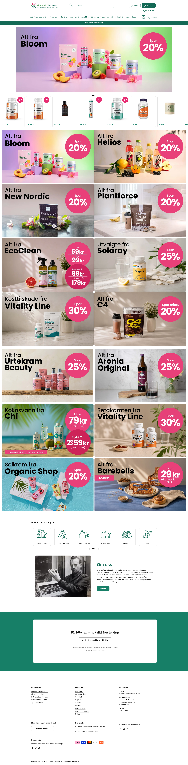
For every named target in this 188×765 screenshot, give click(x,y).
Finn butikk (79, 691)
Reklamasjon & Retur (39, 700)
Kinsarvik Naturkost (55, 761)
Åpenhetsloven (37, 703)
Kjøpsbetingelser (37, 694)
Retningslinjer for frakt (39, 697)
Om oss (78, 703)
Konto (136, 6)
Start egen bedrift (82, 711)
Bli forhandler (80, 708)
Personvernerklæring (39, 691)
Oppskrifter (79, 697)
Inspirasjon (79, 700)
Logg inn (78, 731)
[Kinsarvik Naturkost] (44, 5)
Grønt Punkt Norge (55, 744)
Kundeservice (80, 694)
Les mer (103, 589)
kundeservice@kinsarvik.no (129, 694)
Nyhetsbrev (79, 714)
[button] (149, 5)
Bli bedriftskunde (92, 731)
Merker (78, 705)
